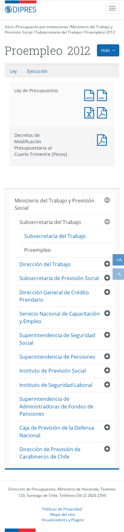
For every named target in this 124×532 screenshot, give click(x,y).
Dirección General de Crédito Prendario (54, 296)
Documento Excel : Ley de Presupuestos (90, 112)
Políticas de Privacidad (62, 508)
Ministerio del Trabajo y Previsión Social (54, 204)
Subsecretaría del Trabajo (58, 32)
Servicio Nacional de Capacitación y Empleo (59, 317)
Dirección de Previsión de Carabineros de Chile (49, 453)
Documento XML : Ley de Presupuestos (90, 94)
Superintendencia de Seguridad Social (57, 339)
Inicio (9, 26)
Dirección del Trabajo (45, 264)
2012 (110, 32)
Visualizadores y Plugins (63, 519)
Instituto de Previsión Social (52, 370)
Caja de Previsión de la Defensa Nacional (56, 431)
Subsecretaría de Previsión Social (59, 278)
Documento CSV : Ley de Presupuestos (103, 94)
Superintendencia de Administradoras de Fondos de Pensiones (56, 406)
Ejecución (37, 71)
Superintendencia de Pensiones (57, 356)
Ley (13, 71)
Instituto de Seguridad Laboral (55, 384)
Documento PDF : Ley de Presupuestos (103, 112)
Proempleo (94, 32)
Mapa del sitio (62, 514)
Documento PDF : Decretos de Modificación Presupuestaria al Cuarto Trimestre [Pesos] (103, 139)
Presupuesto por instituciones (42, 26)
